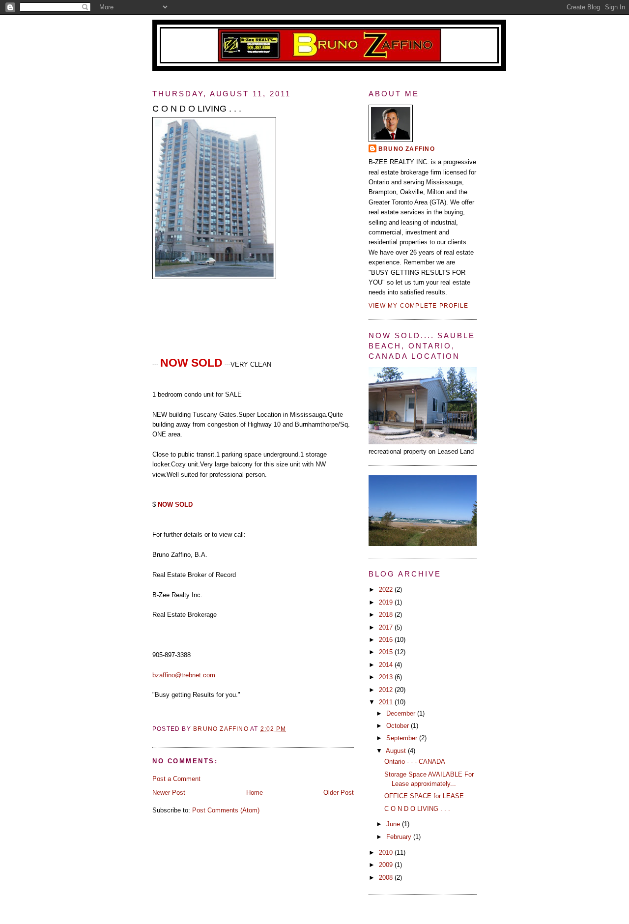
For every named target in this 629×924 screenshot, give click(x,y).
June (394, 824)
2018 (387, 614)
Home (254, 792)
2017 (387, 627)
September (402, 738)
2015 (387, 652)
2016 (387, 639)
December (401, 713)
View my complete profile (418, 305)
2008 (387, 877)
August (397, 750)
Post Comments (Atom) (225, 810)
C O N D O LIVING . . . (417, 808)
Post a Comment (176, 778)
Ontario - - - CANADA (414, 761)
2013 (387, 677)
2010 (387, 852)
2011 (387, 702)
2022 (387, 589)
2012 (387, 689)
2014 (387, 664)
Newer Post (168, 792)
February (399, 836)
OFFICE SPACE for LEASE (424, 796)
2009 (387, 864)
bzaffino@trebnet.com (183, 675)
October (398, 725)
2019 (387, 602)
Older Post (338, 792)
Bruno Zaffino (406, 148)
